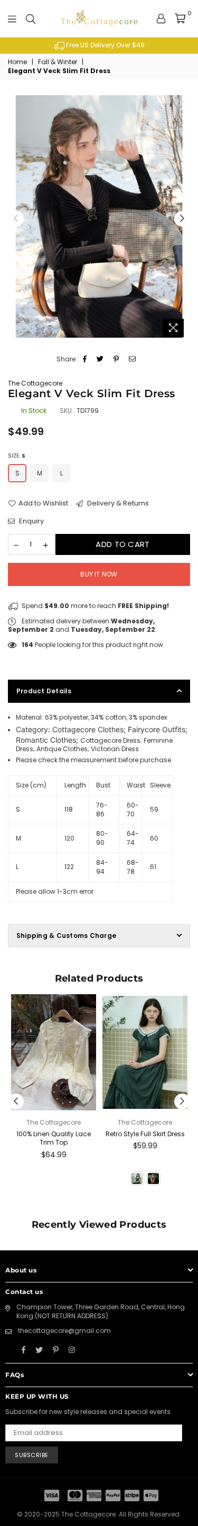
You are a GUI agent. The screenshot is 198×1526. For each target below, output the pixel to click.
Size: (16, 455)
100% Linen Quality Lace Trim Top (53, 1138)
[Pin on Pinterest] (116, 359)
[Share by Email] (132, 359)
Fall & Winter (57, 62)
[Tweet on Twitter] (100, 359)
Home (17, 62)
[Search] (30, 18)
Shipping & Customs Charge (66, 935)
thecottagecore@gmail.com (64, 1330)
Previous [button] (16, 219)
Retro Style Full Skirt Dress (145, 1133)
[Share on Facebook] (85, 359)
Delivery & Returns (117, 503)
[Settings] (161, 18)
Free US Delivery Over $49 (104, 45)
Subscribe (32, 1455)
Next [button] (182, 219)
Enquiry (30, 521)
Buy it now (98, 574)
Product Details (44, 690)
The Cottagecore (35, 383)
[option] (99, 45)
